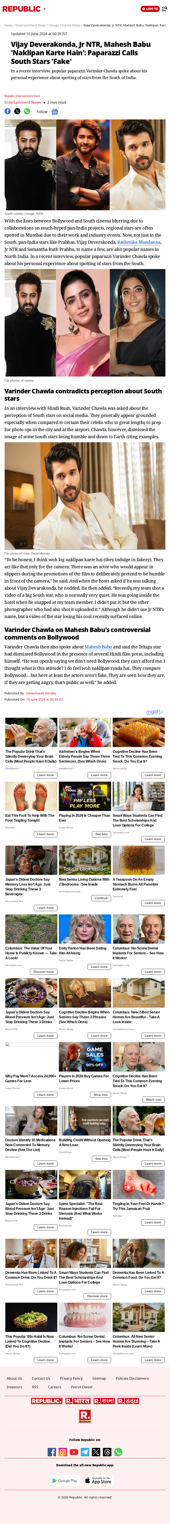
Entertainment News (22, 102)
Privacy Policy (71, 1378)
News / (9, 25)
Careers (54, 1387)
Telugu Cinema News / (65, 25)
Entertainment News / (31, 25)
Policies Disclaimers (132, 1378)
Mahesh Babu (84, 630)
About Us (14, 1378)
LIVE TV (152, 8)
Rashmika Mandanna (138, 242)
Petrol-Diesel (81, 1387)
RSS (35, 1387)
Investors (14, 1387)
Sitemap (99, 1378)
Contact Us (41, 1378)
